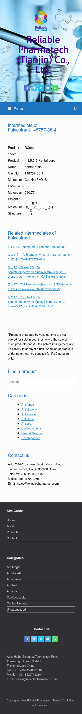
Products (13, 532)
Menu (18, 108)
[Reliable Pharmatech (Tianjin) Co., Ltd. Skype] (41, 88)
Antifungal (28, 404)
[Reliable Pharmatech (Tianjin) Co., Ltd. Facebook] (27, 88)
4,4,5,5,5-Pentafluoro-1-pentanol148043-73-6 (37, 246)
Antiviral (26, 423)
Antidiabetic (29, 409)
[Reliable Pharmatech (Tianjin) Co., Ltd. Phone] (55, 88)
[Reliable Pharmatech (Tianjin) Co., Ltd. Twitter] (34, 88)
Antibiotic (27, 419)
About (11, 526)
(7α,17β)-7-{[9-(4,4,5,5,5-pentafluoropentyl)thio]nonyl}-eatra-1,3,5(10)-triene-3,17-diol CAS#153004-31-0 (37, 302)
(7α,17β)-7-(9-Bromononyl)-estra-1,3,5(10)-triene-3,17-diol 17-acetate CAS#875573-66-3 (40, 286)
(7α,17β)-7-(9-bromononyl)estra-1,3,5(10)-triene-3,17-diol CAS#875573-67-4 (39, 256)
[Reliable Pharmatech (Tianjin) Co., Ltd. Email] (48, 88)
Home (11, 520)
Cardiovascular (31, 428)
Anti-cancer (28, 414)
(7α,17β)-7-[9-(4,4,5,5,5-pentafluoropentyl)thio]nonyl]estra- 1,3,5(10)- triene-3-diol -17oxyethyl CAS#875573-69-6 (37, 272)
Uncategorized (30, 438)
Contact (12, 538)
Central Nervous (32, 433)
